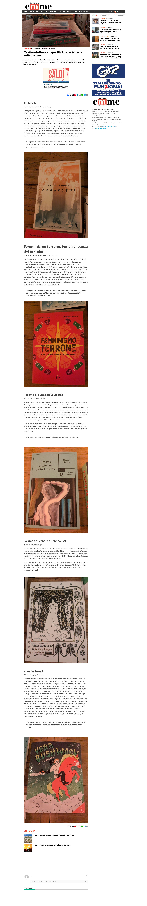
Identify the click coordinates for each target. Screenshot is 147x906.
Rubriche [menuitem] (77, 11)
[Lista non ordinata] (44, 882)
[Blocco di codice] (48, 882)
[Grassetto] (32, 882)
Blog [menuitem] (69, 11)
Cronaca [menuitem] (52, 11)
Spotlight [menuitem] (34, 11)
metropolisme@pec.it (101, 128)
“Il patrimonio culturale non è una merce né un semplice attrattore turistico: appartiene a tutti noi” (110, 56)
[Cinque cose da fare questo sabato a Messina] (28, 848)
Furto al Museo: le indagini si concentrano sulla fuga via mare (110, 47)
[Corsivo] (34, 882)
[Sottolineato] (37, 882)
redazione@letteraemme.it (109, 126)
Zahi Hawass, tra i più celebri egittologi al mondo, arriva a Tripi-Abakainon (111, 22)
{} (53, 881)
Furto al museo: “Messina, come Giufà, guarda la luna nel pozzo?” (110, 39)
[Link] (51, 882)
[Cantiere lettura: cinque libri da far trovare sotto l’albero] (56, 30)
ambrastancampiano (105, 36)
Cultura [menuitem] (62, 11)
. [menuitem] (109, 12)
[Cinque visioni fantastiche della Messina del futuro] (28, 838)
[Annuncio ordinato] (41, 882)
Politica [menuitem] (43, 11)
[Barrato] (39, 882)
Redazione (45, 48)
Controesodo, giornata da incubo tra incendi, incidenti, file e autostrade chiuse (110, 31)
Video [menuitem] (93, 11)
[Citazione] (46, 882)
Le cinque (28, 48)
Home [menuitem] (26, 11)
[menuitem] (97, 11)
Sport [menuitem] (85, 11)
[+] (56, 881)
